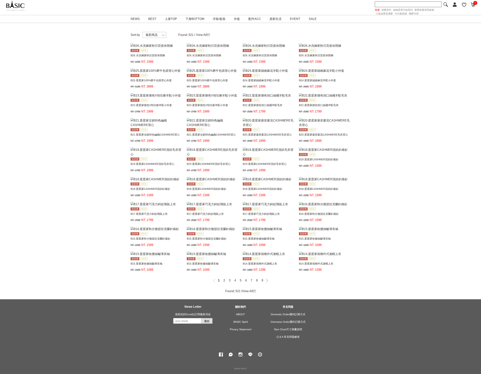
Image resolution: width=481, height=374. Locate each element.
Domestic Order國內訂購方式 (288, 314)
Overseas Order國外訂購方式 (288, 321)
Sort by (135, 34)
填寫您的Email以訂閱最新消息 (193, 314)
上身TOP (171, 18)
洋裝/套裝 (219, 18)
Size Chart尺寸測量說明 (288, 329)
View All (201, 34)
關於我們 (240, 306)
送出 (206, 321)
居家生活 (275, 18)
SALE (313, 18)
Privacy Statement (240, 329)
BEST (152, 18)
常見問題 (288, 306)
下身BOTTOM (194, 18)
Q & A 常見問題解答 (288, 336)
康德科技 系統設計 (240, 368)
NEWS (135, 18)
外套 (237, 18)
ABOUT (240, 314)
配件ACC (254, 18)
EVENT (295, 18)
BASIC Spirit (240, 321)
